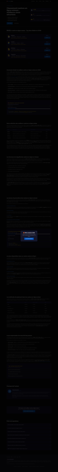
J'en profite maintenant (29, 238)
